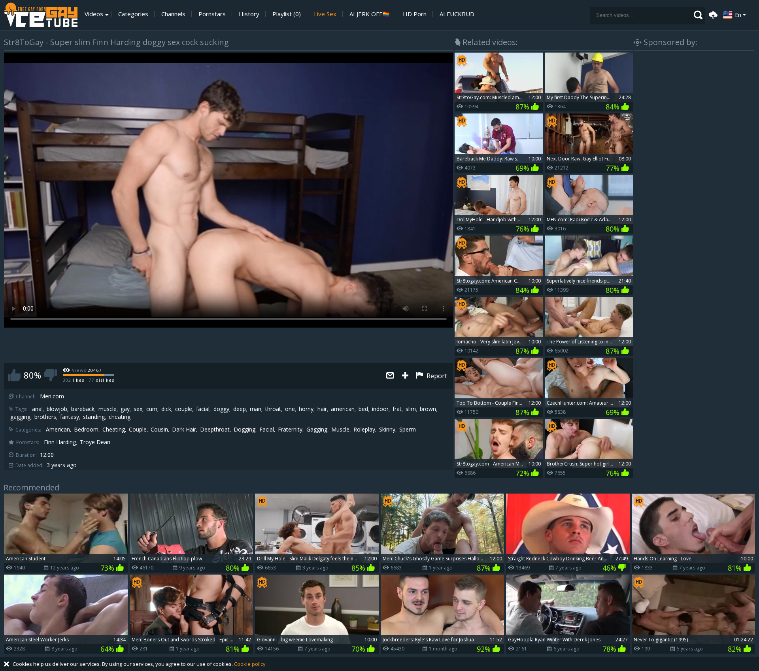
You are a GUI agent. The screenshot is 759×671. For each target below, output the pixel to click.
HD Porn (415, 14)
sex (138, 409)
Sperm (407, 429)
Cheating (113, 429)
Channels (173, 14)
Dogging (244, 429)
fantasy (69, 417)
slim (411, 409)
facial (203, 409)
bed (363, 409)
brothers (45, 417)
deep (239, 409)
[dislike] (50, 375)
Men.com (52, 396)
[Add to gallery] (405, 376)
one (290, 409)
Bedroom (86, 429)
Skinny (387, 429)
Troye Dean (95, 442)
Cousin (159, 429)
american (343, 409)
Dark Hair (184, 429)
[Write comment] (390, 376)
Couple (138, 429)
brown (428, 409)
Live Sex (325, 14)
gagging (20, 417)
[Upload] (712, 14)
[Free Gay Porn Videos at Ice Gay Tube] (40, 15)
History (249, 14)
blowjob (57, 409)
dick (166, 409)
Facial (266, 429)
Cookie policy (250, 663)
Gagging (316, 429)
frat (397, 409)
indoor (380, 409)
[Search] (698, 15)
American (58, 429)
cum (151, 409)
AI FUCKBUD (457, 14)
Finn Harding (60, 442)
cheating (119, 417)
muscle (107, 409)
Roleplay (364, 429)
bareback (82, 409)
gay (125, 409)
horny (306, 409)
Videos (94, 14)
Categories (133, 14)
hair (322, 409)
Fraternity (290, 429)
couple (183, 409)
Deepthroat (215, 429)
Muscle (340, 429)
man (255, 409)
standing (94, 417)
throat (273, 409)
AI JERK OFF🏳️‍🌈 (369, 14)
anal (37, 409)
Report (436, 375)
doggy (221, 409)
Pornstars (212, 14)
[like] (14, 375)
